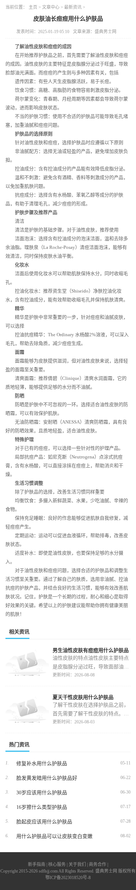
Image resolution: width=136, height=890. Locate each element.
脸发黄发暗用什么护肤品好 (46, 778)
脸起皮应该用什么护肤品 (44, 822)
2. (7, 777)
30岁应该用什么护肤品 (41, 792)
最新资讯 (73, 7)
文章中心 (50, 7)
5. (7, 821)
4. (7, 806)
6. (7, 835)
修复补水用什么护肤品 (41, 763)
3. (7, 792)
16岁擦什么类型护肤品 (41, 807)
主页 (33, 7)
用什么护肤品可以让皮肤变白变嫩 (54, 836)
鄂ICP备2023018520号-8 (68, 877)
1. (7, 763)
